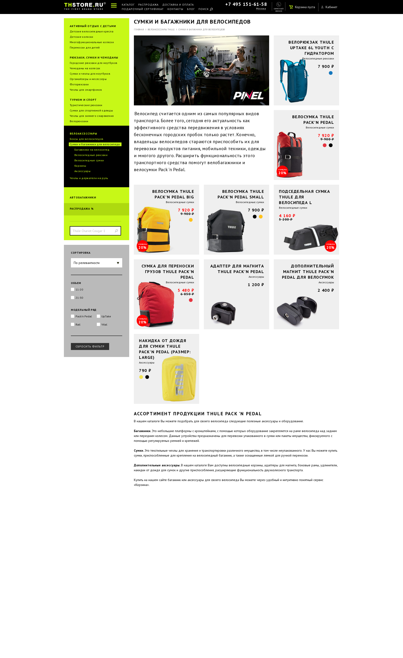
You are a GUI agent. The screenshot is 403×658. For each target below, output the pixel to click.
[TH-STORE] (85, 7)
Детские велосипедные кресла (91, 31)
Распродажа (148, 4)
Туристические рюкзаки (86, 105)
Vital (104, 324)
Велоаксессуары (83, 133)
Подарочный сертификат (143, 9)
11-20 (79, 289)
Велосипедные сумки (89, 160)
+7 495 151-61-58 (246, 4)
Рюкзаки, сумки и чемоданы (94, 57)
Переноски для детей (85, 47)
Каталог (128, 4)
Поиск (203, 9)
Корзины (80, 165)
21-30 (79, 297)
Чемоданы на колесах (85, 68)
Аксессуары (82, 171)
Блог (191, 9)
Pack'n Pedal (84, 316)
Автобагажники (83, 197)
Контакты (175, 9)
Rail (78, 324)
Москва (261, 8)
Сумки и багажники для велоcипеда (95, 144)
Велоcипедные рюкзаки (91, 155)
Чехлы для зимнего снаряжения (92, 116)
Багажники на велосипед (92, 149)
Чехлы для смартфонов (86, 89)
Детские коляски (81, 36)
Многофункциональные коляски (92, 42)
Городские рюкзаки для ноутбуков (93, 63)
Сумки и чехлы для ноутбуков (90, 73)
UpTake (106, 316)
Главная (139, 29)
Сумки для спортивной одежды (91, 110)
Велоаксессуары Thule (161, 29)
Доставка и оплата (178, 4)
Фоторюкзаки (79, 84)
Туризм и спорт (83, 99)
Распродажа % (82, 208)
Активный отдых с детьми (93, 26)
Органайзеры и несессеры (88, 79)
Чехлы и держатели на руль (89, 178)
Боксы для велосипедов (86, 139)
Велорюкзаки (79, 121)
